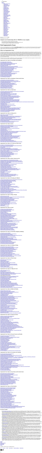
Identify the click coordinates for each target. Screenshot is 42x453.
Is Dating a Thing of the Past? (4, 115)
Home (3, 2)
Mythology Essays (6, 23)
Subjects (1, 441)
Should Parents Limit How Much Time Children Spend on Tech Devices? (9, 192)
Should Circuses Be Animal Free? (4, 320)
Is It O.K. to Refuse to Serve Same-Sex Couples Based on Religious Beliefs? (10, 109)
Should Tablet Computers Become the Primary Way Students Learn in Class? (10, 81)
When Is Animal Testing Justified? (4, 317)
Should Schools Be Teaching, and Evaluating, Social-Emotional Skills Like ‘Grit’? (11, 220)
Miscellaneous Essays (6, 21)
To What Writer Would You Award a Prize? (6, 167)
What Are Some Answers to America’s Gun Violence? (7, 373)
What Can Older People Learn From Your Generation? (7, 199)
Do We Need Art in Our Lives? (4, 173)
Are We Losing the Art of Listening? (5, 340)
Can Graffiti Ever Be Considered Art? (5, 172)
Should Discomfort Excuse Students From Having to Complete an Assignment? (10, 255)
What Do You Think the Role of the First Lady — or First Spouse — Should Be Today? (11, 357)
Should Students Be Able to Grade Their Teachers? (7, 246)
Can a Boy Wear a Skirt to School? (4, 111)
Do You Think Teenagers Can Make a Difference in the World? (8, 203)
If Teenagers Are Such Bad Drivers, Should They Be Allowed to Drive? (9, 198)
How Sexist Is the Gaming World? (4, 156)
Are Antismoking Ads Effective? (4, 294)
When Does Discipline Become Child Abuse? (6, 182)
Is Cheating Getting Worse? (3, 236)
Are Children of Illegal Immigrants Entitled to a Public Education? (8, 367)
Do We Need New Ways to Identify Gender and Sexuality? (8, 105)
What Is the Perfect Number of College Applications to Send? (8, 279)
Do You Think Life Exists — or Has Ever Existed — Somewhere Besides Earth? (10, 330)
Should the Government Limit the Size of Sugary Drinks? (7, 307)
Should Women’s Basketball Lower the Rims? (6, 133)
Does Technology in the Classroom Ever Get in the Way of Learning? (9, 80)
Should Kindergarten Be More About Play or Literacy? (7, 216)
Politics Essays (5, 28)
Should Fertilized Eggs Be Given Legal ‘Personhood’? (7, 328)
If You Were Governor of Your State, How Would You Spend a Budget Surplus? (10, 359)
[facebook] (1, 450)
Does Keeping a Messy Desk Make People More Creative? (8, 343)
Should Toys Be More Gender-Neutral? (5, 106)
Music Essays (5, 22)
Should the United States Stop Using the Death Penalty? (7, 380)
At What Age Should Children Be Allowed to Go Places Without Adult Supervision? (11, 179)
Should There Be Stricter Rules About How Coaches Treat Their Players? (9, 128)
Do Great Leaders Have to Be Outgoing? (5, 370)
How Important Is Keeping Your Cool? (5, 338)
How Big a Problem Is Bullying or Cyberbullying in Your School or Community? (10, 239)
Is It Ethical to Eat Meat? (3, 304)
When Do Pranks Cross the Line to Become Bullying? (7, 242)
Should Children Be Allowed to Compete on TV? (6, 190)
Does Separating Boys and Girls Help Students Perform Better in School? (9, 254)
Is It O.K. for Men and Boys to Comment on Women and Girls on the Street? (10, 96)
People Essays (5, 25)
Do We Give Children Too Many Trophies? (6, 184)
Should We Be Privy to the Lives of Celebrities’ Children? (7, 388)
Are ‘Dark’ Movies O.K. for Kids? (4, 187)
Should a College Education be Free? (5, 270)
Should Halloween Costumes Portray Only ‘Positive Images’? (8, 189)
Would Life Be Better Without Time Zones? (6, 403)
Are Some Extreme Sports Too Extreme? (5, 139)
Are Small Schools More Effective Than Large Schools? (7, 225)
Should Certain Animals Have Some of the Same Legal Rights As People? (10, 318)
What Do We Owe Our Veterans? (4, 368)
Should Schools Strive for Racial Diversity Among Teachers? (8, 213)
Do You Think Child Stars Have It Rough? (5, 389)
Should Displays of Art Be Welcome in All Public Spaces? (7, 175)
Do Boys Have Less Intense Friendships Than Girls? (7, 110)
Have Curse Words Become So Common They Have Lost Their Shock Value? (10, 350)
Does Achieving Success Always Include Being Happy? (7, 335)
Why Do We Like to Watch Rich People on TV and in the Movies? (9, 148)
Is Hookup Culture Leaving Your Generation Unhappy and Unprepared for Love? (11, 116)
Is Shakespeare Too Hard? (3, 222)
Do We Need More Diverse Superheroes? (5, 171)
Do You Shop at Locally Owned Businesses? (6, 394)
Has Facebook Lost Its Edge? (4, 65)
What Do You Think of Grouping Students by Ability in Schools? (8, 218)
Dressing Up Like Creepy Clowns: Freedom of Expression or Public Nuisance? (10, 402)
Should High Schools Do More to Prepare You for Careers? (8, 223)
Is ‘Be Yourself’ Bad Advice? (4, 341)
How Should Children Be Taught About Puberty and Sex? (7, 117)
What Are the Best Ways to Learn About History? (6, 217)
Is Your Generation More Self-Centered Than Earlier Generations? (8, 200)
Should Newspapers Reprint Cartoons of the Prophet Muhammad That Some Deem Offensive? (12, 406)
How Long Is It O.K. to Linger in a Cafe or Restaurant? (7, 398)
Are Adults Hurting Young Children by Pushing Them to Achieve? (9, 186)
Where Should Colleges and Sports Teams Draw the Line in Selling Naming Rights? (11, 141)
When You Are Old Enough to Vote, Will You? (6, 197)
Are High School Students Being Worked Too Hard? (7, 209)
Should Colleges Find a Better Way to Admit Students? (7, 272)
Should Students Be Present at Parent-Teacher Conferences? (8, 251)
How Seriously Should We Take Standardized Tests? (7, 248)
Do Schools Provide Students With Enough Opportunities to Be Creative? (9, 221)
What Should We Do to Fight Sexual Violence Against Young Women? (9, 97)
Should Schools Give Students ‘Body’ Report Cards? (7, 256)
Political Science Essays (7, 27)
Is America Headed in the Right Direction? (5, 354)
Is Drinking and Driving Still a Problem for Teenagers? (7, 291)
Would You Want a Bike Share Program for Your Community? (8, 395)
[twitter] (3, 450)
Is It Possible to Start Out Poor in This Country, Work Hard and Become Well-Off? (11, 355)
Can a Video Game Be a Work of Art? (5, 155)
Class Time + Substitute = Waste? (4, 266)
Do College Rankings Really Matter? (5, 278)
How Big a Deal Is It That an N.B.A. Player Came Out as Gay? (8, 132)
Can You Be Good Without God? (4, 345)
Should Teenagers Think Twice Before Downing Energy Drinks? (8, 308)
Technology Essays (6, 34)
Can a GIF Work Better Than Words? (5, 76)
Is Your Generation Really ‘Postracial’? (5, 201)
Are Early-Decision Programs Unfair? (5, 274)
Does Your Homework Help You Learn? (5, 210)
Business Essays (6, 9)
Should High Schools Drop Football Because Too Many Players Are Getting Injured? (11, 125)
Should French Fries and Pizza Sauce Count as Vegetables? (8, 303)
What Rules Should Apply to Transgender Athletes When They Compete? (9, 108)
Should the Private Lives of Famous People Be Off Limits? (8, 387)
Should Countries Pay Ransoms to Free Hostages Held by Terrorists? (9, 365)
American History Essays (7, 3)
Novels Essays (5, 24)
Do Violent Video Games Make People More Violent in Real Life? (9, 153)
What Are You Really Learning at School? (5, 211)
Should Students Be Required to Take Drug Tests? (6, 295)
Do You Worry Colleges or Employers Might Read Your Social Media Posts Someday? (11, 285)
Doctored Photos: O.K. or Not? (4, 312)
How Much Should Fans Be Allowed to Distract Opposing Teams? (9, 137)
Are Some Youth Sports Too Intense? (5, 127)
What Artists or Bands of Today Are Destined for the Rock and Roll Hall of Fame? (11, 160)
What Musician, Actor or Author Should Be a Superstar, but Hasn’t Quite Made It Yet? (11, 161)
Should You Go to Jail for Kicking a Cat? (5, 321)
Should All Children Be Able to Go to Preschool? (6, 228)
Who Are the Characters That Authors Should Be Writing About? (8, 168)
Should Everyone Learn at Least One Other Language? (7, 401)
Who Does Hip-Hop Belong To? (4, 163)
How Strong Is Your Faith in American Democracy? (7, 353)
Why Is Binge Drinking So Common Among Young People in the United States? (10, 296)
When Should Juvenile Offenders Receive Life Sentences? (7, 382)
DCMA (1, 445)
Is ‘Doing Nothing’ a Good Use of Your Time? (6, 286)
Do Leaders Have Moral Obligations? (5, 369)
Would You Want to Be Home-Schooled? (5, 226)
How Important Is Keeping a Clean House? (6, 342)
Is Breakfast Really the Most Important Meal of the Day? (7, 305)
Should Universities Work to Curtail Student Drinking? (7, 297)
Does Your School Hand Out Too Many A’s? (6, 252)
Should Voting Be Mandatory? (4, 358)
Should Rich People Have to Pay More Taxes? (6, 361)
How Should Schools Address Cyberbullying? (6, 241)
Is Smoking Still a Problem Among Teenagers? (6, 293)
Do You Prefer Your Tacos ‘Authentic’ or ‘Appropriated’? (7, 306)
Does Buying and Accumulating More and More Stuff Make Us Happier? (9, 337)
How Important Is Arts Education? (4, 219)
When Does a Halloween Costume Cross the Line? (7, 188)
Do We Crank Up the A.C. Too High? (5, 400)
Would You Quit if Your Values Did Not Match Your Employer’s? (8, 283)
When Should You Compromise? (4, 339)
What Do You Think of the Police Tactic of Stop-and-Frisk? (8, 381)
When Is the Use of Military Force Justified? (6, 362)
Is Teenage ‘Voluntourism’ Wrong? (4, 204)
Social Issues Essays (6, 31)
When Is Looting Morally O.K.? (4, 348)
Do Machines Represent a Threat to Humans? (6, 85)
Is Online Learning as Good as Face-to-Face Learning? (7, 83)
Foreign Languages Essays (7, 15)
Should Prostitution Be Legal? (4, 384)
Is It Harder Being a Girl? (3, 104)
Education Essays (6, 13)
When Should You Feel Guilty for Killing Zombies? (7, 154)
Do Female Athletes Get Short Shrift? (5, 102)
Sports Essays (5, 33)
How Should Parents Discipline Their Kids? (6, 181)
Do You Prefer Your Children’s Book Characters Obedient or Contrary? (9, 169)
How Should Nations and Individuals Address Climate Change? (8, 324)
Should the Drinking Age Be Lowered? (5, 290)
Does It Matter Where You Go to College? (5, 277)
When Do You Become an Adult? (4, 196)
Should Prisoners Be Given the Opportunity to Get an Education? (8, 379)
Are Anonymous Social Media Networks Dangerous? (7, 67)
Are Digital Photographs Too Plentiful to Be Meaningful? (7, 73)
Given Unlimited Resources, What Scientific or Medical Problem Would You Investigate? (11, 327)
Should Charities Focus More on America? (5, 390)
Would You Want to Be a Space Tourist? (5, 332)
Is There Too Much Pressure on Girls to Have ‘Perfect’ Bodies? (8, 93)
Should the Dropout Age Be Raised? (5, 263)
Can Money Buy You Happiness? (4, 336)
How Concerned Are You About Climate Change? (6, 323)
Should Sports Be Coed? (3, 103)
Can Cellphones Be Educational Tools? (5, 82)
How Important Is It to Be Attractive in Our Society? (7, 309)
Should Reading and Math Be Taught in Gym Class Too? (7, 215)
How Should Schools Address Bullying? (5, 240)
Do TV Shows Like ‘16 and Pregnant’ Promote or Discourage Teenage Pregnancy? (11, 145)
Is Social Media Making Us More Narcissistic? (6, 62)
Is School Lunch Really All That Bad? (5, 301)
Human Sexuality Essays (7, 18)
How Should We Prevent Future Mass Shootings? (6, 374)
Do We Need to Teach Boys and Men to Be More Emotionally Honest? (9, 95)
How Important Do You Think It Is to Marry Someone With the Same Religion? (10, 346)
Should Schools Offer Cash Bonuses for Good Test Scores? (8, 249)
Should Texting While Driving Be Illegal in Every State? (7, 298)
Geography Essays (6, 16)
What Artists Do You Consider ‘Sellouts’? (5, 162)
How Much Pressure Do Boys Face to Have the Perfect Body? (8, 94)
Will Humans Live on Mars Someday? (5, 331)
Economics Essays (6, 12)
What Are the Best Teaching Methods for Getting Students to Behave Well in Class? (11, 235)
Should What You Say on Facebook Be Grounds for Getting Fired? (9, 66)
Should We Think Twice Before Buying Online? (6, 392)
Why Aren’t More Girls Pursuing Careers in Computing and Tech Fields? (9, 100)
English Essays (6, 14)
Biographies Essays (6, 8)
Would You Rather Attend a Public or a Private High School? (8, 224)
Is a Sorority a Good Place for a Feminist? (5, 281)
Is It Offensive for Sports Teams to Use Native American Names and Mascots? (10, 135)
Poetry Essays (5, 26)
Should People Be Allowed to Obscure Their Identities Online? (8, 68)
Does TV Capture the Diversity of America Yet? (6, 146)
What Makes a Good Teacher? (4, 212)
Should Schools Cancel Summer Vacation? (5, 259)
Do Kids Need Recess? (3, 260)
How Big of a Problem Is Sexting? (4, 120)
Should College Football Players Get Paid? (5, 134)
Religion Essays (6, 29)
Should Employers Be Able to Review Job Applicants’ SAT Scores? (9, 284)
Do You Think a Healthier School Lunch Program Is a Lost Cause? (9, 302)
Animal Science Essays (7, 5)
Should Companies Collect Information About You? (7, 396)
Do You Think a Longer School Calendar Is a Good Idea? (7, 262)
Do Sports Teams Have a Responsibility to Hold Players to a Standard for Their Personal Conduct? (13, 131)
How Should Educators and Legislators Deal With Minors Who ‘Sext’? (9, 121)
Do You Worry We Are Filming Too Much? (6, 74)
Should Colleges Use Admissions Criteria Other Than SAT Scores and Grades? (10, 273)
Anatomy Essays (6, 4)
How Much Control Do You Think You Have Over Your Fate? (8, 344)
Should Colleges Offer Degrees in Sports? (5, 282)
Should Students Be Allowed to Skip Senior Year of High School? (8, 264)
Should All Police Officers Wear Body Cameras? (6, 383)
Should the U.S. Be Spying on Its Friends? (5, 364)
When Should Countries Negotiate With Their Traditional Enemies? (9, 363)
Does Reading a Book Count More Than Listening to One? (8, 166)
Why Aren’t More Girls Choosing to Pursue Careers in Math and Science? (10, 99)
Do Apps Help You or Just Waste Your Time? (6, 70)
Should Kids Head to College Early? (5, 265)
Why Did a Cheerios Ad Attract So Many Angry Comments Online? (9, 151)
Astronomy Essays (6, 7)
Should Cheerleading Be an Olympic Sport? (6, 129)
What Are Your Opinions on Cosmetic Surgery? (6, 310)
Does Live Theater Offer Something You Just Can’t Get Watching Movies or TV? (10, 149)
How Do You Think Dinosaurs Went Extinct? (6, 329)
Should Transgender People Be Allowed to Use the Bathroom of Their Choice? (10, 107)
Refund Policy (2, 443)
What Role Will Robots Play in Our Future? (6, 87)
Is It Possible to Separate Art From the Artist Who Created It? (8, 174)
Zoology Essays (6, 35)
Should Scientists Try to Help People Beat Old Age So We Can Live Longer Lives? (11, 326)
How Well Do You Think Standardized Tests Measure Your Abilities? (9, 247)
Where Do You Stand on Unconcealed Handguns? (6, 376)
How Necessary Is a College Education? (5, 271)
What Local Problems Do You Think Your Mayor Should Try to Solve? (9, 360)
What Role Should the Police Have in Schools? (6, 234)
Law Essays (5, 19)
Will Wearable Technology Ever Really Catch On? (6, 88)
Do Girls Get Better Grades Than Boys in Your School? (7, 253)
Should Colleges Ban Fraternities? (4, 280)
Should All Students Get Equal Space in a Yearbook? (7, 229)
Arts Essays (5, 6)
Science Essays (6, 30)
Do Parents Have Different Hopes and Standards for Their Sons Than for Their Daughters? (12, 91)
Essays (1, 442)
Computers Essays (6, 10)
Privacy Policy (2, 444)
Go (8, 37)
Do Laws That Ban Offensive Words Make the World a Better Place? (9, 405)
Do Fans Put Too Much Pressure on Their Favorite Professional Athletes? (9, 136)
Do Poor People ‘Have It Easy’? (4, 391)
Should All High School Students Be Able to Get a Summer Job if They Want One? (11, 287)
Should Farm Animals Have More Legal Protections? (7, 316)
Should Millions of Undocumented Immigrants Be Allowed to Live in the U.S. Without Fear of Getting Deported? (15, 366)
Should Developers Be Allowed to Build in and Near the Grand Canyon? (9, 325)
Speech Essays (5, 32)
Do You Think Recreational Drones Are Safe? (6, 86)
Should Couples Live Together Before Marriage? (6, 114)
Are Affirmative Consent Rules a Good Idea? (6, 118)
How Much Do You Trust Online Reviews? (6, 393)
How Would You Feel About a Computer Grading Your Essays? (8, 84)
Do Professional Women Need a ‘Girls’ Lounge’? (6, 98)
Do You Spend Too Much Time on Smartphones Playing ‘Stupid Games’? (9, 71)
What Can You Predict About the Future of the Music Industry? (8, 164)
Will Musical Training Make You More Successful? (7, 165)
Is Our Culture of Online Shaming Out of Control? (6, 69)
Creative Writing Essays (7, 11)
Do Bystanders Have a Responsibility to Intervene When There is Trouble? (10, 347)
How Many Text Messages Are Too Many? (6, 75)
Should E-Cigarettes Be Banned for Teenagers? (6, 292)
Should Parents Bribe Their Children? (5, 183)
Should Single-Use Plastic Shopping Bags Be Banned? (7, 399)
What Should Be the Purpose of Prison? (5, 378)
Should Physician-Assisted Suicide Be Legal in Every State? (8, 300)
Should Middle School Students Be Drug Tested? (6, 238)
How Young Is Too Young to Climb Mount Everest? (7, 140)
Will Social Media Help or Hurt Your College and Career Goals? (8, 63)
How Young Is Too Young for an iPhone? (5, 191)
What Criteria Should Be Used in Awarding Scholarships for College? (9, 276)
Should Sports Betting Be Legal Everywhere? (6, 138)
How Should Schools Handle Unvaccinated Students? (7, 299)
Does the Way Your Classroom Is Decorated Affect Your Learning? (9, 227)
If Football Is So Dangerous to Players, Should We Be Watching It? (9, 126)
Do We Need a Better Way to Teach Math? (5, 214)
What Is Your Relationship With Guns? (5, 375)
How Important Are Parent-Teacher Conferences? (6, 250)
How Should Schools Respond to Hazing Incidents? (7, 243)
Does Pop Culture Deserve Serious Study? (5, 176)
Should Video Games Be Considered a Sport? (6, 152)
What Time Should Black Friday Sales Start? (6, 397)
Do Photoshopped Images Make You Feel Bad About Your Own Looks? (9, 311)
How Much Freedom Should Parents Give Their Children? (8, 180)
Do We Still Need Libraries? (4, 170)
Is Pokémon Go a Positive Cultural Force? (5, 72)
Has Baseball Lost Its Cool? (4, 130)
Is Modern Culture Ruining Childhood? (5, 185)
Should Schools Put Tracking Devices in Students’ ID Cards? (8, 237)
